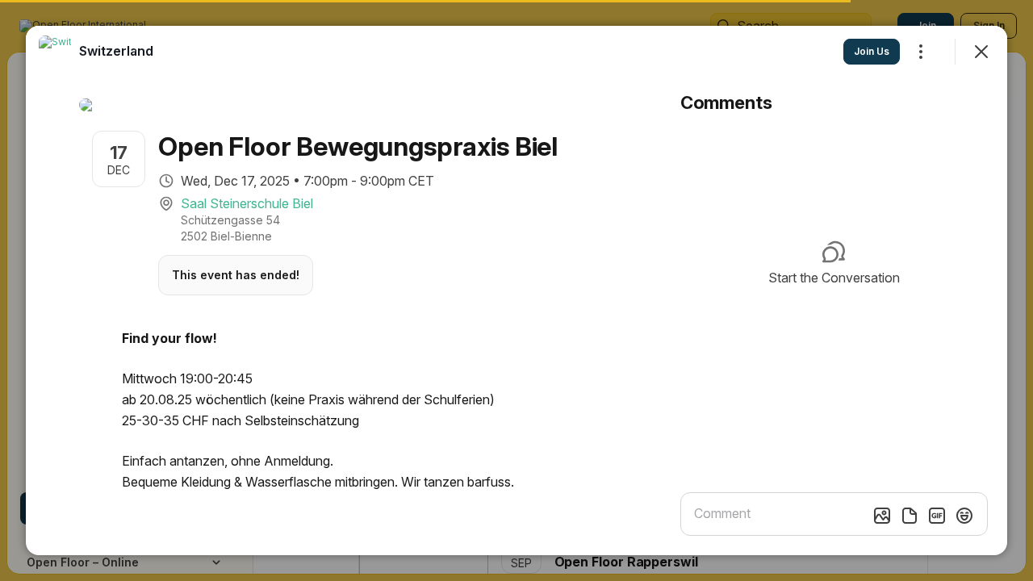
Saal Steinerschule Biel (247, 203)
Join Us (871, 51)
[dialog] (516, 290)
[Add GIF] (937, 516)
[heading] (116, 51)
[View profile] (55, 52)
